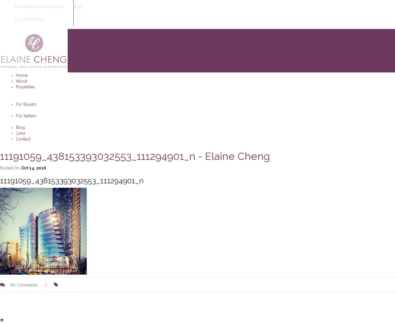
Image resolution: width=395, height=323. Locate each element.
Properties (25, 87)
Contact (23, 139)
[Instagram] (79, 7)
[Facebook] (75, 7)
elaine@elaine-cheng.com (38, 6)
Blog (20, 127)
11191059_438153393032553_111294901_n (72, 180)
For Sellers (26, 116)
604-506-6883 (28, 19)
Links (20, 133)
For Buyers (26, 104)
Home (21, 75)
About (21, 81)
